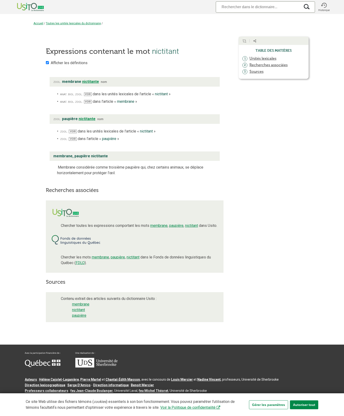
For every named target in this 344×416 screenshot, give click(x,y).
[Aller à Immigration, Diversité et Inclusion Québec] (42, 366)
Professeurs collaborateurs (46, 391)
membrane (159, 225)
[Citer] (244, 41)
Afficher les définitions (69, 63)
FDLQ (80, 263)
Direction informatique (111, 385)
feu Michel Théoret (153, 391)
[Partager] (255, 41)
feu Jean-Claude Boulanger (91, 391)
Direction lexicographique (45, 385)
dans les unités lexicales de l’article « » (128, 94)
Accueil (38, 23)
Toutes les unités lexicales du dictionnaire (73, 23)
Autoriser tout (304, 405)
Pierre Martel (90, 379)
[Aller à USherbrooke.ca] (96, 366)
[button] (324, 7)
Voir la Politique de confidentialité (188, 407)
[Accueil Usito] (25, 7)
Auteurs (31, 379)
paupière (176, 225)
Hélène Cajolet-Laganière (59, 379)
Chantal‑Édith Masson (123, 379)
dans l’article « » (111, 101)
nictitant (191, 225)
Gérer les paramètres (268, 405)
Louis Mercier (182, 379)
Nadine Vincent (209, 379)
